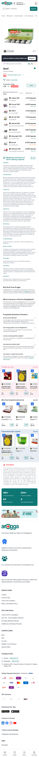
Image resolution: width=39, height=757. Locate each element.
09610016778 (14, 658)
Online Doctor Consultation (10, 615)
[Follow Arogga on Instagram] (10, 723)
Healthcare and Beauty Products (12, 624)
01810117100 (15, 661)
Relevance (29, 93)
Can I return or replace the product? (13, 354)
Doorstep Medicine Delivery (10, 621)
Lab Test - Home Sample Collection (13, 618)
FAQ (3, 638)
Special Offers (6, 647)
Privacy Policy (6, 597)
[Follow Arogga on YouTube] (14, 723)
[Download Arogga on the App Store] (15, 711)
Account (4, 641)
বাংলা (34, 158)
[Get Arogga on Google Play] (5, 711)
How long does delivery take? (11, 344)
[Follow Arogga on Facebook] (6, 723)
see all (35, 367)
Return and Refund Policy (9, 603)
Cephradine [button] (14, 80)
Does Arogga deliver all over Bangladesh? (15, 327)
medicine (27, 291)
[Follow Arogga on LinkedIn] (3, 723)
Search (33, 9)
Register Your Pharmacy (9, 644)
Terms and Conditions (8, 600)
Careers (4, 594)
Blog (3, 635)
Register (32, 58)
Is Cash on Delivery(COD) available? (13, 336)
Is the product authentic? (10, 318)
